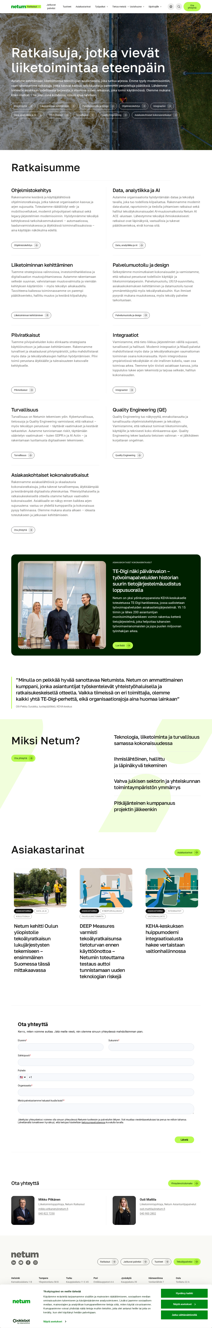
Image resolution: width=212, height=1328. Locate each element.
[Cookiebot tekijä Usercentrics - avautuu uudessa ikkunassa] (21, 1321)
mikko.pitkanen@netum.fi (53, 1209)
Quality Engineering (111, 115)
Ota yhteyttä (192, 6)
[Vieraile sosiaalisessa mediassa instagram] (35, 1262)
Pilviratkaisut (56, 115)
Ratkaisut (105, 1261)
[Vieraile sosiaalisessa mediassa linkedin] (13, 1262)
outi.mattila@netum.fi (152, 1209)
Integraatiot (159, 106)
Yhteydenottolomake (181, 1183)
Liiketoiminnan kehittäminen (54, 106)
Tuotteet (67, 6)
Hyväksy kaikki (184, 1293)
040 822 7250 (46, 1213)
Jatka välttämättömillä (184, 1314)
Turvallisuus (82, 115)
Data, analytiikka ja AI (25, 115)
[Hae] (179, 6)
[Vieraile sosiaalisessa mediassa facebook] (28, 1262)
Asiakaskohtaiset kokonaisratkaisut (153, 115)
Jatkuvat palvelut (51, 6)
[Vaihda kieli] (171, 6)
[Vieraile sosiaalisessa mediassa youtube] (21, 1262)
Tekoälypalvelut (184, 1261)
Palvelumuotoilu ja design (95, 106)
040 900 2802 (148, 1213)
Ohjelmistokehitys (131, 106)
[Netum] (18, 7)
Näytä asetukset (52, 1321)
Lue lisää (120, 645)
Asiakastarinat (83, 6)
